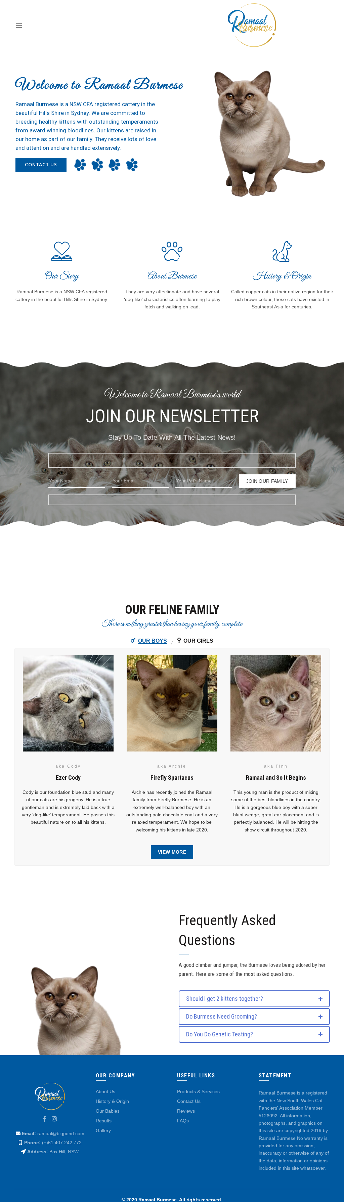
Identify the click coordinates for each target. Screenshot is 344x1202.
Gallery (103, 1130)
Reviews (186, 1111)
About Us (105, 1091)
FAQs (183, 1120)
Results (104, 1120)
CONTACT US (41, 164)
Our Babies (108, 1111)
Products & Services (198, 1091)
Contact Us (189, 1101)
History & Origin (112, 1101)
